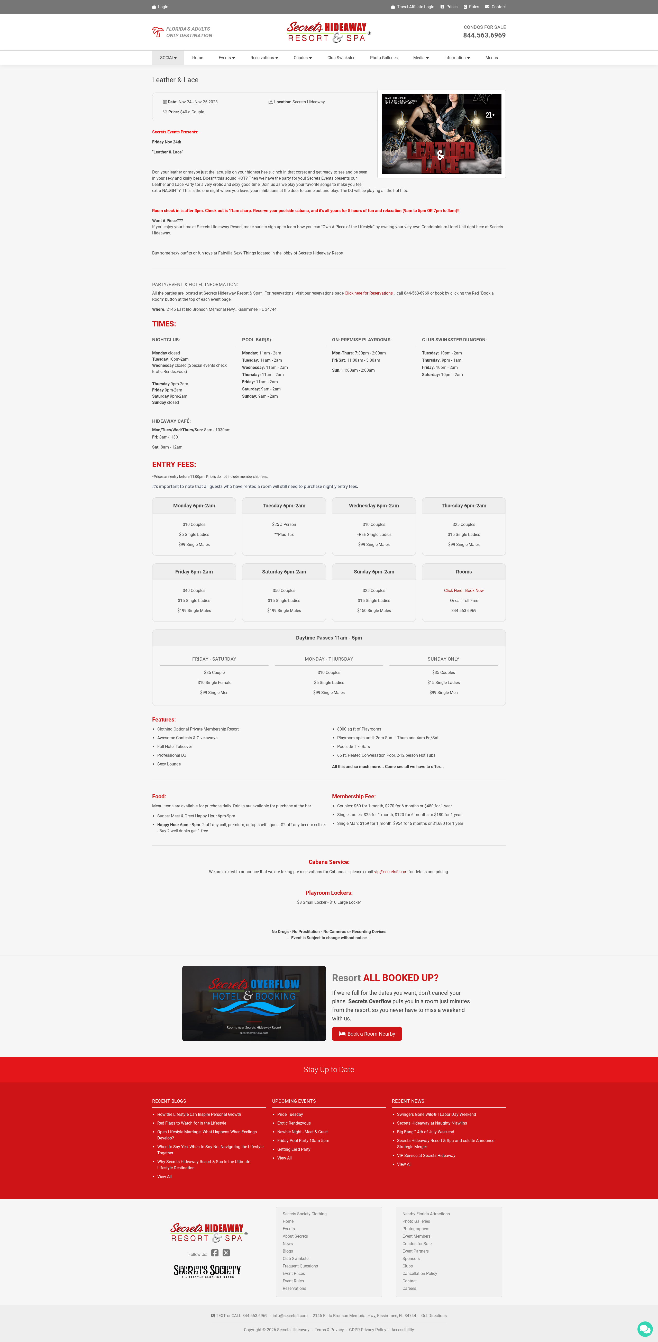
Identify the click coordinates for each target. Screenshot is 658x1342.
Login (162, 6)
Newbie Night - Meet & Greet (302, 1131)
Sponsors (411, 1258)
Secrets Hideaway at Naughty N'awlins (432, 1123)
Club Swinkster (340, 57)
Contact (498, 6)
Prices (451, 6)
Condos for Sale (485, 27)
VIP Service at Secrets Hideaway (426, 1155)
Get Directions (434, 1315)
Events (225, 57)
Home (197, 57)
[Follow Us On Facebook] (214, 1254)
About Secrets (295, 1236)
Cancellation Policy (420, 1273)
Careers (409, 1288)
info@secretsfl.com (290, 1315)
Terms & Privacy (329, 1329)
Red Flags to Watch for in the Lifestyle (191, 1123)
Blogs (288, 1251)
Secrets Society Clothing (305, 1213)
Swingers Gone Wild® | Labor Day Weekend (436, 1114)
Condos (301, 57)
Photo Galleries (384, 57)
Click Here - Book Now (464, 590)
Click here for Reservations (369, 293)
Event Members (417, 1236)
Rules (473, 6)
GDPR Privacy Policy (368, 1329)
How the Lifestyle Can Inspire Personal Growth (199, 1114)
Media (419, 57)
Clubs (408, 1266)
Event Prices (294, 1273)
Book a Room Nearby (370, 1034)
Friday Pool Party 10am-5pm (303, 1140)
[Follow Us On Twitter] (226, 1254)
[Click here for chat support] (645, 1329)
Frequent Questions (300, 1266)
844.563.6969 (484, 35)
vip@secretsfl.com (390, 871)
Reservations (262, 57)
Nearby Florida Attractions (426, 1213)
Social (167, 57)
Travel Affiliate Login (415, 6)
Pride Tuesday (290, 1114)
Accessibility (402, 1329)
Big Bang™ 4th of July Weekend (425, 1131)
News (288, 1243)
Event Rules (293, 1281)
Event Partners (416, 1251)
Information (455, 57)
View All (164, 1176)
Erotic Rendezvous (294, 1123)
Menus (492, 57)
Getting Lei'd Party (293, 1149)
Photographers (416, 1228)
